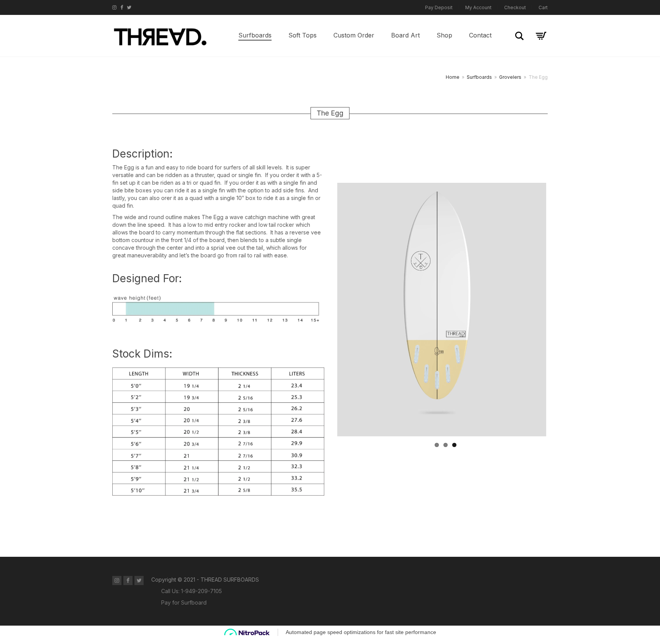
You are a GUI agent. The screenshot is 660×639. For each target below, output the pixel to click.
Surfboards (255, 35)
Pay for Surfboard (184, 602)
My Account (478, 7)
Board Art (405, 35)
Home (452, 77)
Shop (444, 35)
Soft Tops (302, 35)
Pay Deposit (439, 7)
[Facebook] (121, 7)
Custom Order (353, 35)
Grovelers (510, 77)
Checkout (515, 7)
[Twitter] (129, 7)
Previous (325, 309)
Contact (480, 35)
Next (557, 309)
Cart (543, 7)
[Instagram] (114, 7)
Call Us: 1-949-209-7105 (191, 591)
